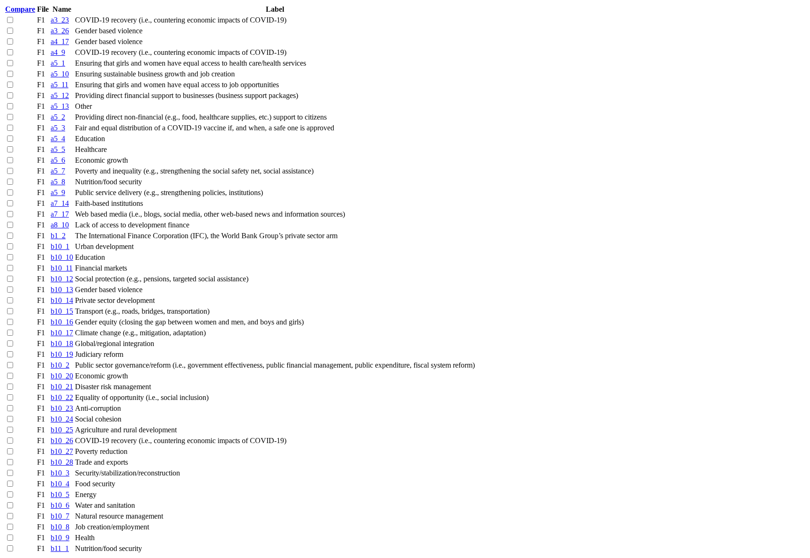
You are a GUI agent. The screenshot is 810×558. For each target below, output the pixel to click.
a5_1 (58, 63)
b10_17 (62, 333)
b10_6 (60, 505)
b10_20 (62, 376)
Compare (20, 9)
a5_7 (58, 171)
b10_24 (62, 419)
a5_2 (58, 117)
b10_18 (62, 343)
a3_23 (60, 20)
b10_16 (62, 322)
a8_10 (60, 225)
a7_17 (60, 214)
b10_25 (62, 430)
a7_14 (60, 203)
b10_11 (62, 268)
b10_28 (62, 462)
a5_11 (59, 85)
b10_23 (62, 408)
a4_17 (60, 41)
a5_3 (58, 128)
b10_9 (60, 538)
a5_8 (58, 182)
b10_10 (62, 257)
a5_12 (60, 95)
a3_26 (60, 31)
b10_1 (60, 246)
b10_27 (62, 451)
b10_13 (62, 290)
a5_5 (58, 149)
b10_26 (62, 441)
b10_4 (60, 484)
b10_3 (60, 473)
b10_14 (62, 300)
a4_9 (58, 52)
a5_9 (58, 192)
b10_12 (62, 279)
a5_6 (58, 160)
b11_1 (60, 548)
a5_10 (60, 74)
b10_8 (60, 527)
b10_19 (62, 354)
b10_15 (62, 311)
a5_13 (60, 106)
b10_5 (60, 494)
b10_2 (60, 365)
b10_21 (62, 387)
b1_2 (58, 236)
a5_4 (58, 139)
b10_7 (60, 516)
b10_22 (62, 397)
